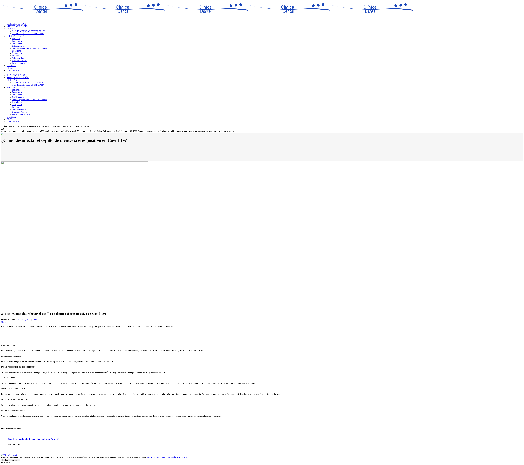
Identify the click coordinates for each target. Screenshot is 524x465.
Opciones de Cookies (156, 457)
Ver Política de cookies (177, 457)
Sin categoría (23, 319)
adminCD (37, 319)
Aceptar (15, 460)
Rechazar (6, 460)
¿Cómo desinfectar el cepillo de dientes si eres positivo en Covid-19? (33, 439)
